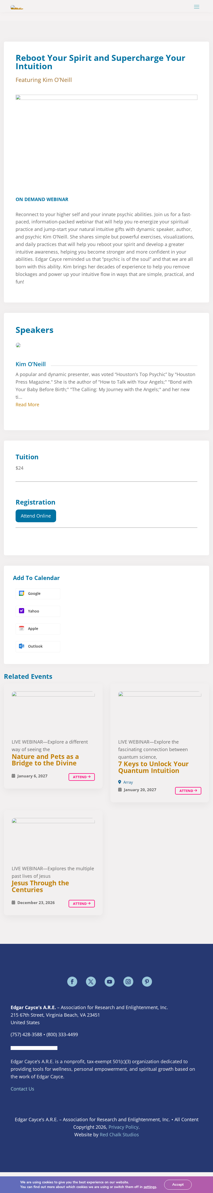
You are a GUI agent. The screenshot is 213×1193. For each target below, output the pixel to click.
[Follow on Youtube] (110, 981)
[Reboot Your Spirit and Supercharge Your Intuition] (159, 712)
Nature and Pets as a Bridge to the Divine (45, 759)
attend (186, 790)
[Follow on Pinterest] (147, 981)
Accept (178, 1184)
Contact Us (22, 1089)
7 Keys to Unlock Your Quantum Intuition (153, 767)
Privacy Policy (123, 1127)
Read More (27, 404)
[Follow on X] (91, 981)
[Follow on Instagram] (128, 981)
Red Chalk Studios (119, 1134)
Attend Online (36, 516)
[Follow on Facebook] (72, 981)
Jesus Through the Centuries (40, 886)
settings (150, 1187)
